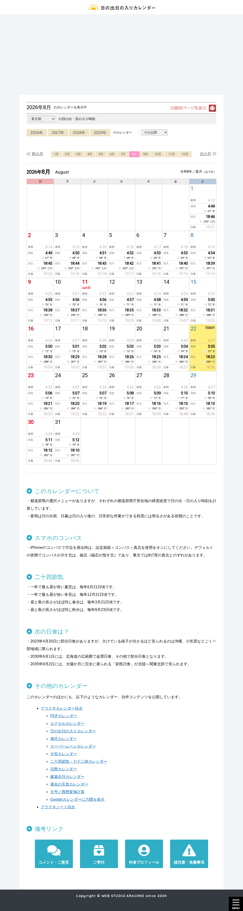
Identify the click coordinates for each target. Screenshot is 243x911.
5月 (100, 154)
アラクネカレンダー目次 (62, 708)
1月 (56, 154)
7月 (123, 154)
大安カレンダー (63, 754)
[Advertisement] (121, 54)
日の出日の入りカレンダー (73, 731)
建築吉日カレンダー (67, 777)
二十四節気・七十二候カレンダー (78, 761)
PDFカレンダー (63, 716)
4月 (89, 154)
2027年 (58, 132)
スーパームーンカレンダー (73, 746)
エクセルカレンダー (67, 723)
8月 (134, 154)
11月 (171, 154)
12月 (185, 154)
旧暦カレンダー (63, 769)
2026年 (37, 132)
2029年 (100, 132)
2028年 (79, 132)
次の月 (205, 154)
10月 (158, 154)
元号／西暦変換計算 (67, 792)
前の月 (37, 154)
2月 (67, 154)
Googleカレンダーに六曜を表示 (77, 799)
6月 (112, 154)
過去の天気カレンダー (69, 784)
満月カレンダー (63, 739)
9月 (145, 154)
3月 (78, 154)
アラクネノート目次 (58, 807)
